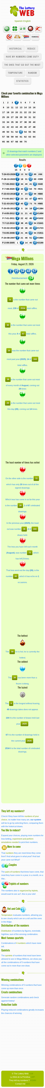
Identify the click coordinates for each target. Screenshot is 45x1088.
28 (20, 505)
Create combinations (11, 992)
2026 (29, 741)
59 (12, 651)
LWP (33, 1077)
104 (35, 359)
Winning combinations (12, 979)
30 (8, 325)
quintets (8, 955)
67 (23, 334)
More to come (14, 846)
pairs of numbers (12, 872)
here (28, 1084)
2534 (23, 308)
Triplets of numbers (18, 883)
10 (9, 350)
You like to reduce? (10, 830)
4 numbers (21, 943)
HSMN (33, 1080)
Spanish (18, 21)
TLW (31, 1073)
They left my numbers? (12, 811)
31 (10, 299)
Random (32, 72)
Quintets (5, 950)
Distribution (6, 931)
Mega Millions (23, 258)
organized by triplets (29, 890)
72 (36, 478)
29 (8, 403)
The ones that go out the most (22, 64)
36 (24, 529)
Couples (13, 864)
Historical (15, 48)
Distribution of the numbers (15, 925)
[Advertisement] (22, 437)
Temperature (15, 72)
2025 (24, 724)
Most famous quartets (12, 938)
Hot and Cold (13, 908)
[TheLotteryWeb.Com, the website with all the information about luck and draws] (22, 11)
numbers (10, 853)
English (27, 21)
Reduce (32, 48)
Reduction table (9, 1004)
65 (16, 576)
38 (8, 379)
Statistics (22, 80)
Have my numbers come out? (22, 56)
